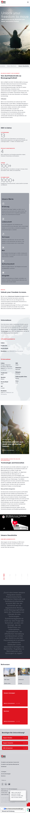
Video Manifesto (11, 66)
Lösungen (3, 771)
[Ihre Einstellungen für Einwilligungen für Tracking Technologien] (27, 810)
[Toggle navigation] (28, 2)
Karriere (3, 776)
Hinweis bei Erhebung (8, 811)
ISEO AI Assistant (8, 748)
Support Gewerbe (8, 743)
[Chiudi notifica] (9, 791)
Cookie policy (4, 792)
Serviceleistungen (6, 773)
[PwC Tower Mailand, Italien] (10, 672)
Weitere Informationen (8, 450)
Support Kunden (7, 738)
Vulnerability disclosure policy (8, 790)
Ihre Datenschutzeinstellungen (14, 808)
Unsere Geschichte (23, 66)
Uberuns (3, 5)
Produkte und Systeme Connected (10, 762)
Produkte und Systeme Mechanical (10, 764)
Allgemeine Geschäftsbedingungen (9, 789)
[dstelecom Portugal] (24, 671)
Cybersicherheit (5, 794)
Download (3, 766)
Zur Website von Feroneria (15, 351)
